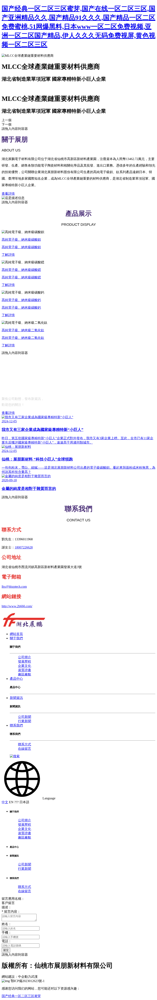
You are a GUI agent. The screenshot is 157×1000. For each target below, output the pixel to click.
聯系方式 (24, 744)
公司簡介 (24, 657)
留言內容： (11, 911)
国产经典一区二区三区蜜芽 (21, 996)
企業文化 (24, 665)
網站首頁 (16, 634)
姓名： (6, 924)
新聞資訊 (16, 698)
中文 (5, 802)
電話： (6, 941)
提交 (6, 950)
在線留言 (24, 748)
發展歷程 (24, 661)
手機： (6, 932)
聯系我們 (16, 725)
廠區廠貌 (24, 674)
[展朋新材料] (24, 626)
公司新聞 (24, 717)
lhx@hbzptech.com (14, 586)
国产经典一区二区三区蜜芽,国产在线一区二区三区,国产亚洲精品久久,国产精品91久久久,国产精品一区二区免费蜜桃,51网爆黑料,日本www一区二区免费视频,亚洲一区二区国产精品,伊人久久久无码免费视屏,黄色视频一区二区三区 (78, 26)
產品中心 (16, 678)
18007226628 (24, 547)
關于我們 (16, 638)
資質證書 (24, 670)
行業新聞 (24, 721)
